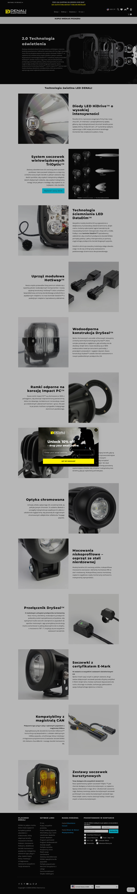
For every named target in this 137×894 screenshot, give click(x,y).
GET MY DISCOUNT (68, 461)
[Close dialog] (96, 430)
